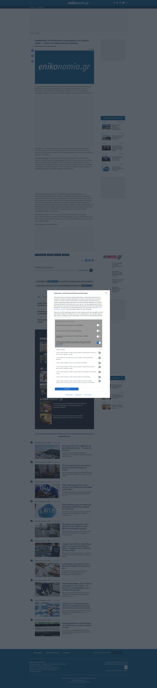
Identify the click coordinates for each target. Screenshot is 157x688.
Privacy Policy (87, 394)
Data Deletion (69, 394)
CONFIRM (67, 389)
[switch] (99, 325)
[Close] (106, 293)
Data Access (78, 394)
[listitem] (78, 321)
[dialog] (78, 344)
